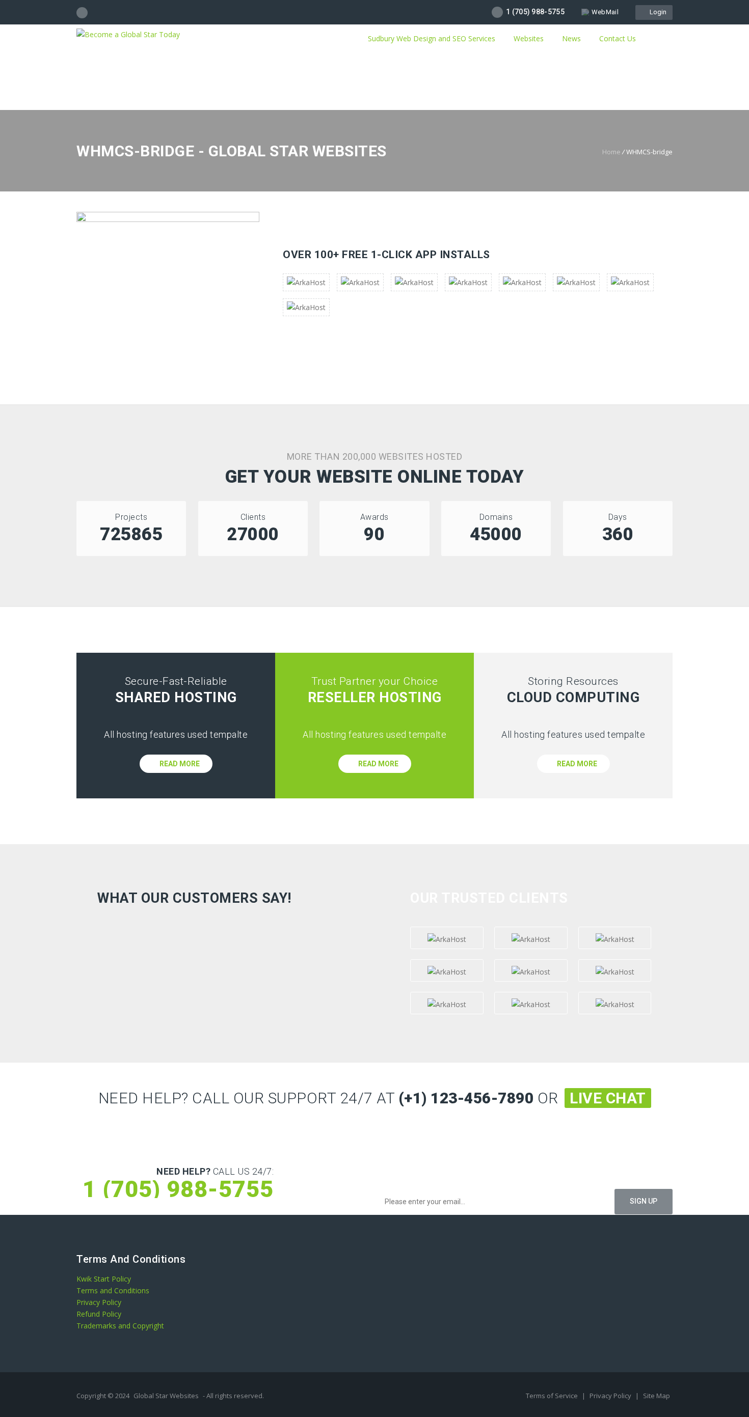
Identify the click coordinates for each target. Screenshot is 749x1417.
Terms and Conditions (112, 1290)
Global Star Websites (166, 1395)
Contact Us (617, 38)
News (571, 38)
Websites (529, 38)
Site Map (656, 1395)
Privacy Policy (98, 1302)
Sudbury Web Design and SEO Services (430, 38)
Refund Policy (98, 1314)
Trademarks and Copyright (120, 1325)
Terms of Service (552, 1395)
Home (611, 151)
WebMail (605, 12)
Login (656, 12)
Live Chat (608, 1098)
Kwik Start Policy (103, 1279)
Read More (179, 764)
